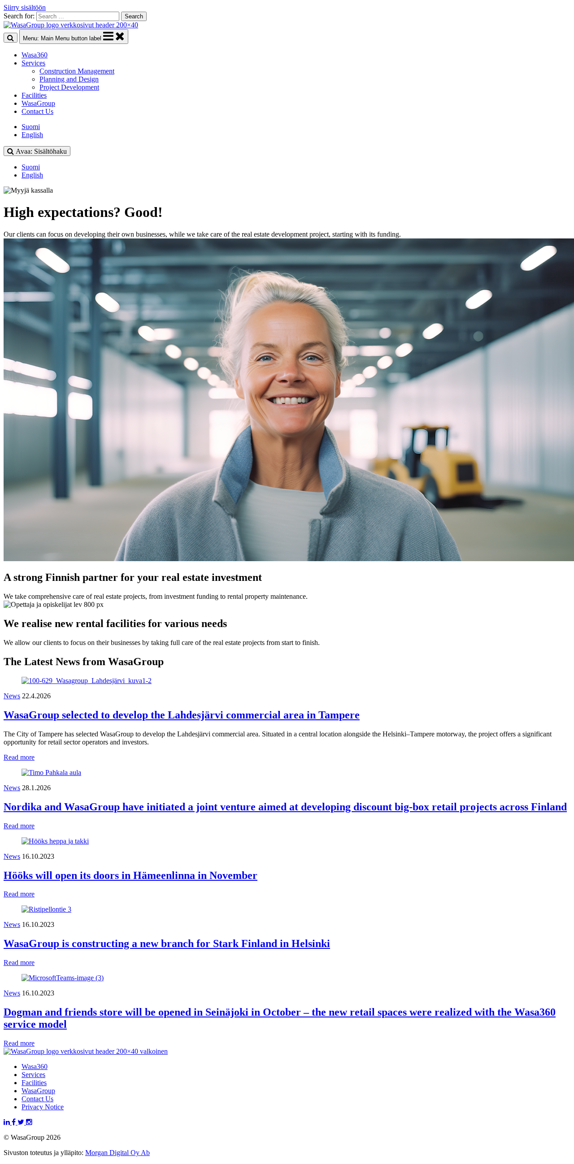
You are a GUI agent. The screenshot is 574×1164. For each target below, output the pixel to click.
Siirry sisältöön (25, 7)
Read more (19, 757)
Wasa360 (35, 55)
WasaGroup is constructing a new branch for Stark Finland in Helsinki (167, 943)
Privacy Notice (43, 1107)
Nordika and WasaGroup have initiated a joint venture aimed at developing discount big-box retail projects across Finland (285, 807)
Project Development (69, 87)
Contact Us (37, 111)
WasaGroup (38, 103)
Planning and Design (69, 79)
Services (33, 63)
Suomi (31, 126)
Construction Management (76, 71)
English (32, 134)
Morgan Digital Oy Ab (117, 1152)
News (12, 696)
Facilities (34, 95)
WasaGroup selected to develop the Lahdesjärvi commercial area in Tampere (182, 715)
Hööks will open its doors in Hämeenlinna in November (130, 875)
